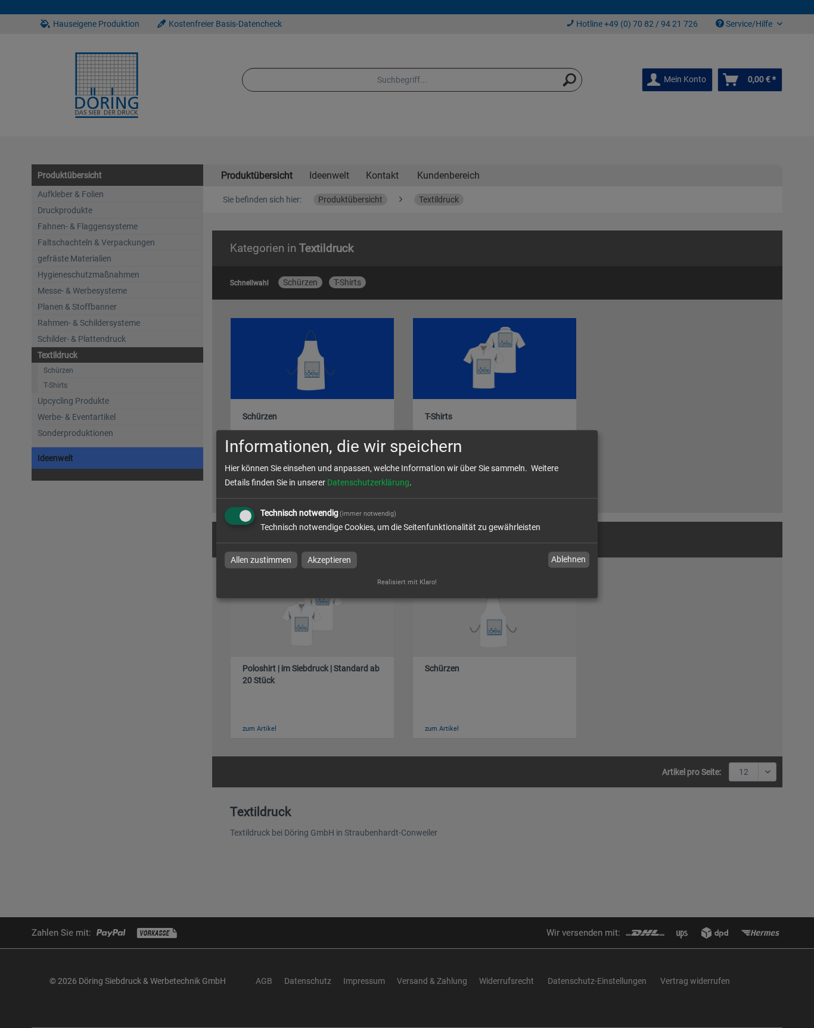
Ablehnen (568, 560)
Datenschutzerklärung (368, 482)
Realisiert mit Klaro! (407, 582)
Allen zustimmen (261, 560)
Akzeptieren (329, 560)
